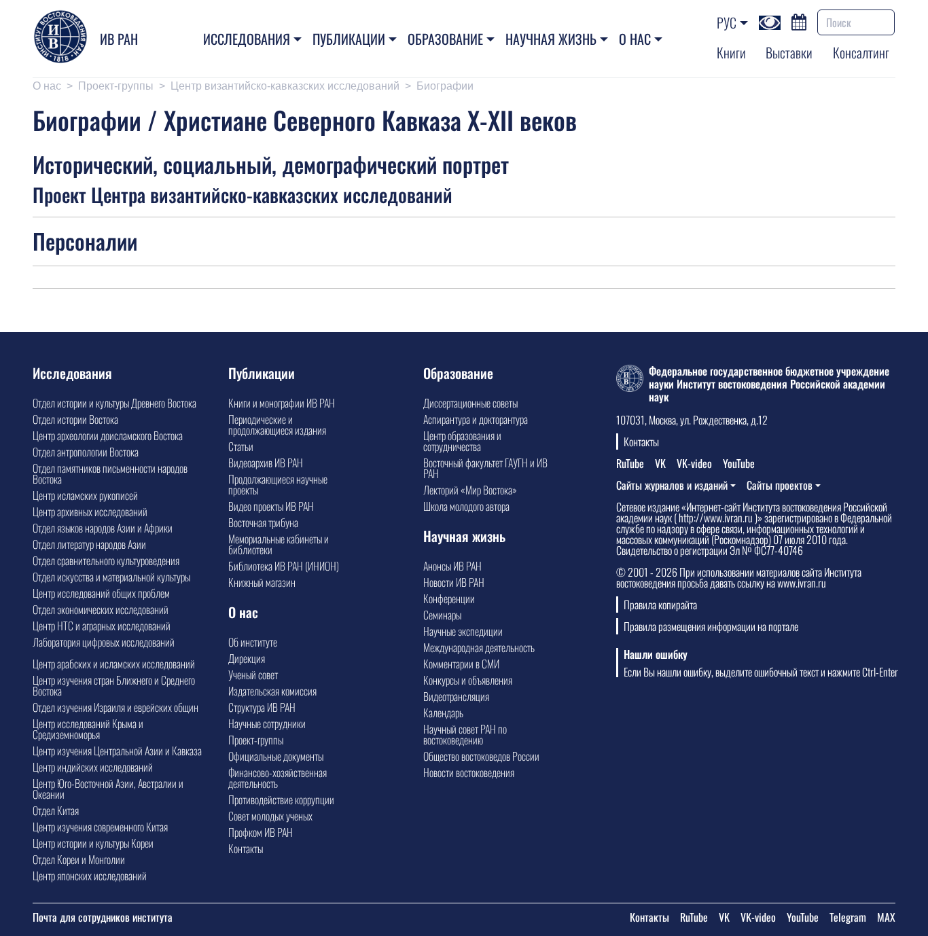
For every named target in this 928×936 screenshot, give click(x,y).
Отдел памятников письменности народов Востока (110, 473)
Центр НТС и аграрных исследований (102, 625)
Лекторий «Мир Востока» (470, 489)
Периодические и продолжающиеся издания (277, 424)
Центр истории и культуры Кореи (93, 843)
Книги (731, 52)
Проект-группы (116, 86)
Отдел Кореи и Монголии (79, 859)
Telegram (847, 917)
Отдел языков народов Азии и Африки (103, 527)
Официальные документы (275, 756)
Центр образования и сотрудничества (462, 441)
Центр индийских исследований (93, 766)
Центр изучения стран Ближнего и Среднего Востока (114, 685)
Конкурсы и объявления (467, 679)
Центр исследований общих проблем (101, 593)
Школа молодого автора (466, 506)
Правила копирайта (660, 604)
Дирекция (246, 658)
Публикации (349, 39)
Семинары (442, 614)
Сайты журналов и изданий (672, 485)
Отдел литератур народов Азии (89, 544)
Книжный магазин (262, 582)
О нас (635, 39)
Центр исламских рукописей (85, 495)
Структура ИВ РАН (262, 707)
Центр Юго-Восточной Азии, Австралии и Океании (108, 788)
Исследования (246, 39)
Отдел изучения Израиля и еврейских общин (115, 707)
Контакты (245, 848)
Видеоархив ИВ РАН (265, 462)
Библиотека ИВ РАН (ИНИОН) (283, 565)
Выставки (789, 52)
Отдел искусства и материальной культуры (111, 576)
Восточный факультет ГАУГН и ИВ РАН (485, 468)
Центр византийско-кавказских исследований (285, 86)
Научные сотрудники (267, 723)
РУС (726, 22)
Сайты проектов (780, 485)
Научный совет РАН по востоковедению (465, 734)
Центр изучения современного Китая (100, 826)
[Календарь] (798, 20)
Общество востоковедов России (481, 756)
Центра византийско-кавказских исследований (271, 195)
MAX (886, 917)
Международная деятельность (479, 647)
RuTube (630, 463)
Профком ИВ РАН (260, 832)
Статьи (240, 446)
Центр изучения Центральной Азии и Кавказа (117, 750)
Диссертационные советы (470, 402)
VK (660, 463)
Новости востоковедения (468, 772)
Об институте (252, 641)
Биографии (445, 86)
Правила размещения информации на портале (711, 626)
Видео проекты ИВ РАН (271, 506)
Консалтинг (861, 52)
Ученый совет (253, 674)
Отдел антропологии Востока (86, 451)
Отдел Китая (56, 810)
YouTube (739, 463)
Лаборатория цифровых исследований (104, 641)
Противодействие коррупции (281, 799)
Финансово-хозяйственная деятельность (277, 778)
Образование (445, 39)
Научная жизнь (550, 39)
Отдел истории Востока (75, 419)
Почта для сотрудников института (103, 917)
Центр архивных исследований (90, 511)
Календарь (443, 712)
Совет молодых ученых (270, 815)
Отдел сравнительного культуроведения (106, 560)
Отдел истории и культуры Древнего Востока (114, 402)
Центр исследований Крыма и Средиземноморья (88, 729)
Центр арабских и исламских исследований (114, 663)
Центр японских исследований (90, 875)
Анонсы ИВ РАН (452, 565)
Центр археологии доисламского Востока (108, 435)
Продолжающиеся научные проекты (277, 484)
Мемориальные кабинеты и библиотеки (278, 544)
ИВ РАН (119, 39)
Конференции (449, 598)
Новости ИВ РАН (453, 582)
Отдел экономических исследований (100, 609)
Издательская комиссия (272, 690)
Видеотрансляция (456, 696)
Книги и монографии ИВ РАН (281, 402)
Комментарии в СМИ (461, 663)
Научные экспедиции (463, 631)
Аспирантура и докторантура (475, 419)
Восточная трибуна (263, 522)
